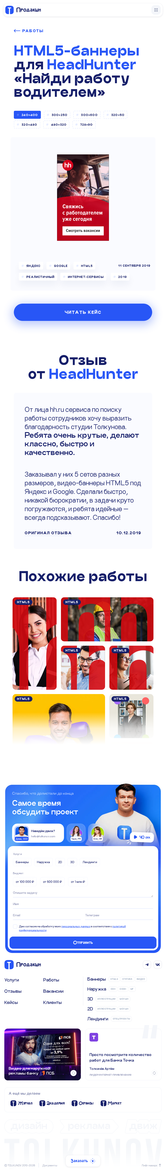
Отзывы (13, 991)
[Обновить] (73, 1073)
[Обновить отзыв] (154, 1073)
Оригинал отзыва (48, 533)
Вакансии (53, 991)
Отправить (83, 942)
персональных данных (75, 926)
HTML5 (87, 265)
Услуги (17, 853)
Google (61, 265)
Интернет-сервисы (86, 276)
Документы (49, 1165)
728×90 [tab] (86, 124)
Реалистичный (40, 276)
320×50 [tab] (117, 114)
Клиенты (52, 1002)
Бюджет (18, 873)
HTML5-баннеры (76, 50)
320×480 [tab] (29, 124)
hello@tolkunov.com (43, 836)
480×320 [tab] (59, 124)
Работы (33, 31)
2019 (122, 276)
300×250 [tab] (59, 114)
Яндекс (33, 265)
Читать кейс (83, 312)
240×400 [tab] (30, 114)
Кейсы (11, 1002)
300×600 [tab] (89, 114)
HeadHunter (91, 64)
